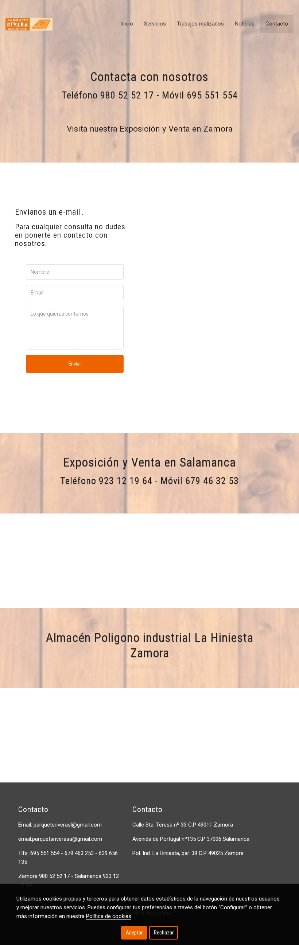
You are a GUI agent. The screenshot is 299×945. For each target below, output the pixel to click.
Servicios (155, 23)
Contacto (276, 23)
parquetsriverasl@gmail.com (68, 824)
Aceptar (134, 932)
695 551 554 (212, 95)
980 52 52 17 (127, 95)
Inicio (126, 23)
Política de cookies (108, 916)
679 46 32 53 (212, 480)
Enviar (75, 363)
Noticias (245, 23)
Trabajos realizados (200, 23)
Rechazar (164, 932)
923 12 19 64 (125, 480)
